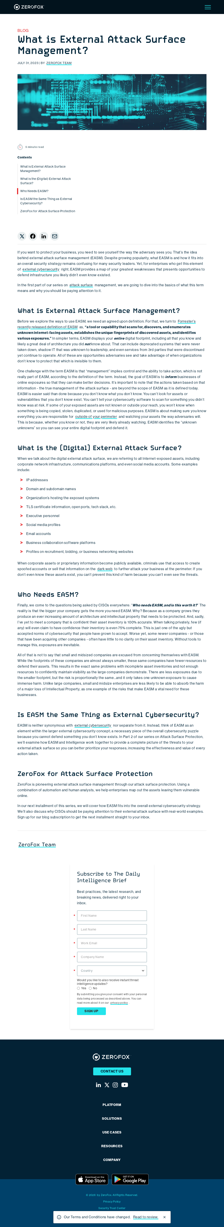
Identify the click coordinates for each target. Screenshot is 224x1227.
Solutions (112, 1118)
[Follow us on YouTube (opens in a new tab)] (124, 1085)
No (95, 988)
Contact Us (112, 1071)
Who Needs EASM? (34, 191)
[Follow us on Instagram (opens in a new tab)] (115, 1085)
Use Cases (112, 1132)
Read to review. (145, 1217)
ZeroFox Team (59, 63)
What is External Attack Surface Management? (43, 169)
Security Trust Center (112, 1208)
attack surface (81, 285)
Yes (83, 988)
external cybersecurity (41, 269)
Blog (23, 30)
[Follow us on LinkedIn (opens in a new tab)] (98, 1085)
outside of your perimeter (96, 417)
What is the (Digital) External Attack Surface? (45, 181)
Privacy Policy (112, 1201)
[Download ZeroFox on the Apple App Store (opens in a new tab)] (91, 1179)
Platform (112, 1105)
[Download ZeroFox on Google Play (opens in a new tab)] (130, 1179)
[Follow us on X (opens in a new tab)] (106, 1085)
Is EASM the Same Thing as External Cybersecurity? (46, 201)
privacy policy (119, 1002)
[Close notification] (164, 1217)
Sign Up (91, 1011)
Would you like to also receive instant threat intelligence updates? (108, 982)
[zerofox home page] (29, 7)
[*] (112, 909)
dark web (104, 569)
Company (112, 1160)
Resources (111, 1146)
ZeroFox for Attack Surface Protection (47, 211)
